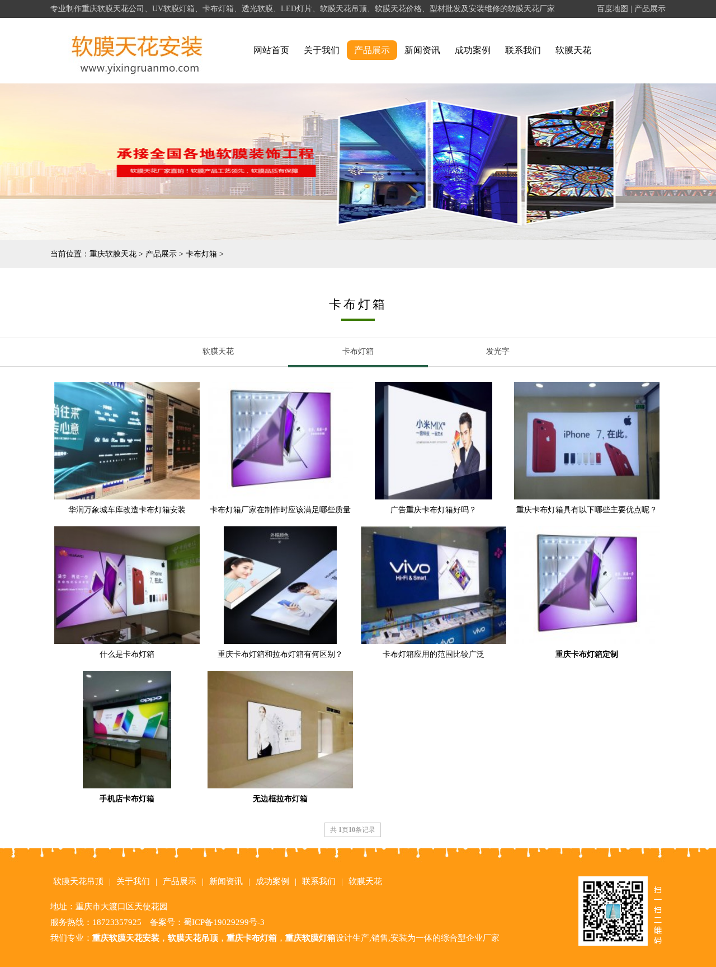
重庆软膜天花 (113, 254)
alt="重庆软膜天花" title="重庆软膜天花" (137, 50)
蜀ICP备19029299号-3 (224, 922)
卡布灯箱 (201, 254)
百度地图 (612, 8)
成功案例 (473, 50)
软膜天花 (573, 50)
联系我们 (523, 50)
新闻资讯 (422, 50)
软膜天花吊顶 (78, 881)
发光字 (498, 351)
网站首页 (271, 50)
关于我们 (322, 50)
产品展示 (650, 8)
